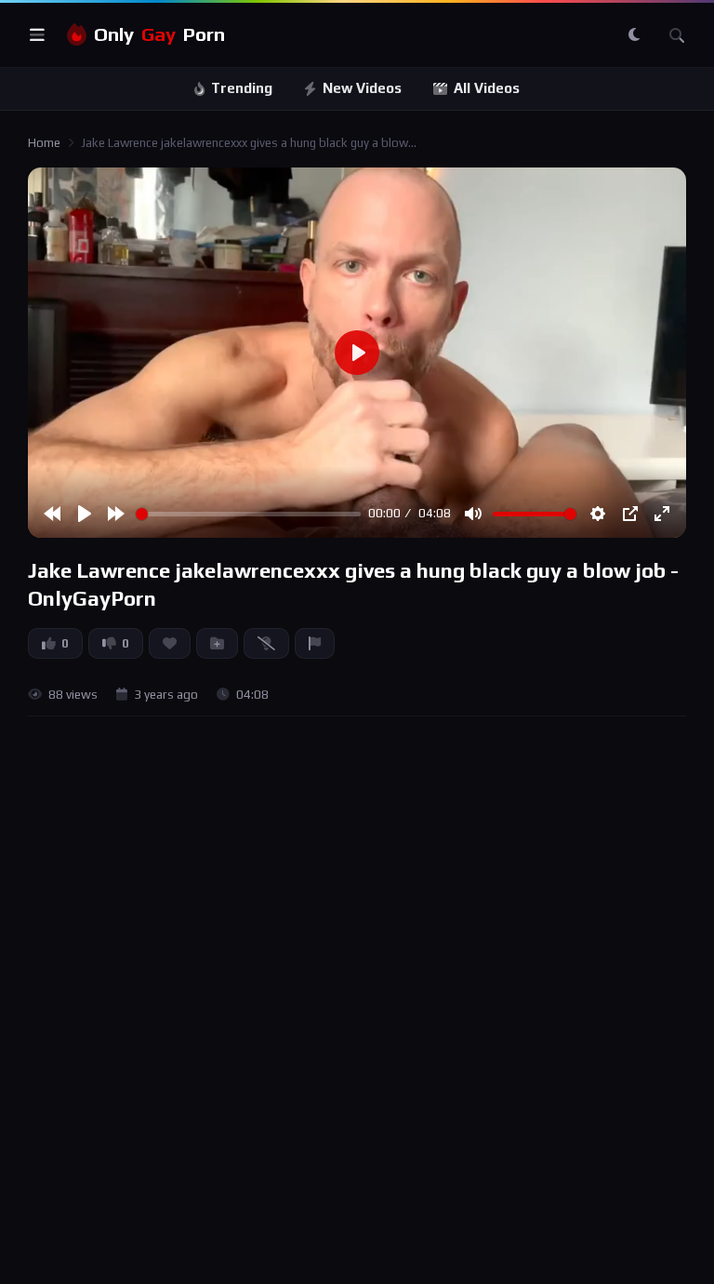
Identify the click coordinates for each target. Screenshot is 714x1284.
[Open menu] (37, 35)
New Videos (362, 88)
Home (44, 143)
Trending (241, 88)
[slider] (248, 514)
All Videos (487, 88)
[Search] (676, 35)
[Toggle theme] (634, 35)
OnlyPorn (159, 34)
